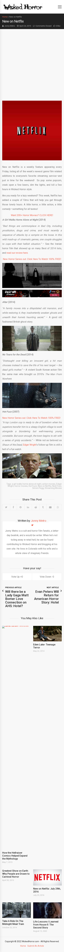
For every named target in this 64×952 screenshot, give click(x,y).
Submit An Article (35, 946)
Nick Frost (56, 486)
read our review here (17, 252)
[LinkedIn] (28, 507)
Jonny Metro (9, 26)
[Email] (50, 507)
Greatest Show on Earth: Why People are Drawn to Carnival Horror (16, 873)
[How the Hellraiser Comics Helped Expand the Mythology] (16, 738)
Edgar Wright (29, 444)
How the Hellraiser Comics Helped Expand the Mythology (14, 855)
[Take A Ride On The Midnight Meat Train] (16, 910)
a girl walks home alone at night (26, 484)
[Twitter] (6, 507)
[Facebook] (13, 507)
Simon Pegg (38, 488)
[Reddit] (36, 507)
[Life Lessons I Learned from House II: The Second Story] (47, 910)
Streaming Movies (53, 488)
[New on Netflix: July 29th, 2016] (47, 877)
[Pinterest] (20, 507)
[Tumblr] (43, 507)
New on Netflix (44, 486)
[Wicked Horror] (22, 6)
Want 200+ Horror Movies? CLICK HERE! (32, 215)
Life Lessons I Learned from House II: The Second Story (45, 924)
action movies (48, 484)
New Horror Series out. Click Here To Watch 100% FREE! (32, 259)
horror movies (21, 486)
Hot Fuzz (33, 486)
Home (4, 17)
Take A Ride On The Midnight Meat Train (13, 922)
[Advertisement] (32, 63)
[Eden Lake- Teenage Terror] (47, 633)
